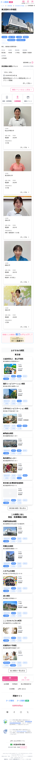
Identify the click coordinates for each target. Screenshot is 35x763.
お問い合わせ (22, 689)
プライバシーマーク (22, 731)
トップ (2, 6)
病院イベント (28, 101)
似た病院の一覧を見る (17, 671)
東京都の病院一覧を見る (17, 508)
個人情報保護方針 (26, 684)
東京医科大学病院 (19, 6)
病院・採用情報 (7, 101)
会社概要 (6, 684)
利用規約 (15, 684)
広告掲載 (12, 689)
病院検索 (9, 6)
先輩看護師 (17, 101)
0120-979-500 (19, 744)
